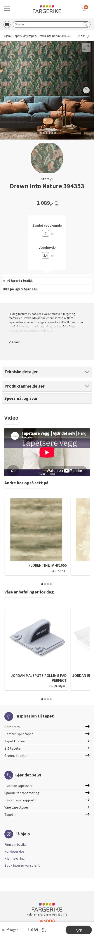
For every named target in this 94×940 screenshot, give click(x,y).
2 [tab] (45, 584)
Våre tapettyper (16, 807)
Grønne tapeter (16, 755)
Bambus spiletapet (18, 734)
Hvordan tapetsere (18, 785)
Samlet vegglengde (47, 225)
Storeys (47, 179)
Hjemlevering (14, 858)
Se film (81, 36)
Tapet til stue (14, 741)
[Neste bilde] (86, 90)
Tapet (17, 36)
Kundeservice (14, 851)
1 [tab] (42, 584)
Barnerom (12, 726)
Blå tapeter (13, 748)
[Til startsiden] (47, 9)
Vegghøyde (47, 247)
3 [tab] (48, 584)
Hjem (7, 36)
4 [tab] (51, 584)
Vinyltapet (29, 36)
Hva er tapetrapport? (20, 800)
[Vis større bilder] (86, 47)
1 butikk (27, 281)
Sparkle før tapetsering (21, 793)
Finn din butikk (15, 844)
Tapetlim (11, 814)
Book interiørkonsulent (22, 865)
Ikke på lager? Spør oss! (20, 289)
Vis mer (14, 342)
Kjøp (78, 930)
